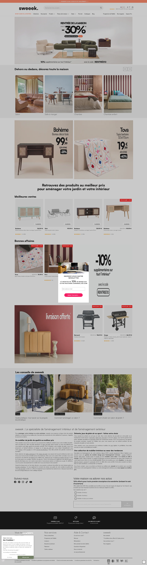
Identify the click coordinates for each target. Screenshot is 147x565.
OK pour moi (25, 557)
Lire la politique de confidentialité (10, 552)
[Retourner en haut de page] (143, 561)
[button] (3, 560)
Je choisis (9, 557)
